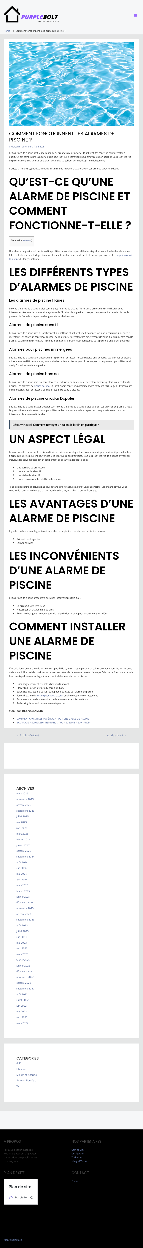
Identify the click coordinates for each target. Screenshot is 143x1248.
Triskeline (77, 1157)
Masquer (27, 240)
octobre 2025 (23, 804)
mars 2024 (22, 885)
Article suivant (116, 735)
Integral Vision (79, 1161)
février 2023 (23, 959)
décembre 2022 (25, 971)
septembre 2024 (25, 856)
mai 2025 (21, 822)
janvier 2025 (23, 845)
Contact (76, 1181)
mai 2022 (21, 1011)
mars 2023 (22, 954)
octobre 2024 (23, 850)
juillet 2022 (22, 999)
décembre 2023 (25, 902)
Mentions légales (13, 1239)
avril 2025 (22, 827)
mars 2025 (22, 833)
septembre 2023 (25, 919)
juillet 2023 (22, 931)
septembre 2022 (25, 988)
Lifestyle (21, 1069)
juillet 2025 (22, 816)
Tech (18, 1086)
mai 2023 (21, 942)
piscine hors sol (42, 385)
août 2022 (22, 994)
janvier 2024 (23, 896)
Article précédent (28, 735)
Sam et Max (78, 1149)
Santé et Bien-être (26, 1080)
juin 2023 (21, 936)
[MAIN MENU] (135, 15)
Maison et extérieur (21, 146)
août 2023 (22, 925)
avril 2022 (22, 1017)
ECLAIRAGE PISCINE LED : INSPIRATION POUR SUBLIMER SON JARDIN (53, 722)
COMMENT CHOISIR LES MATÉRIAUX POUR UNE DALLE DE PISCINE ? (53, 718)
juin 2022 (21, 1005)
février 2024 (23, 891)
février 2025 (23, 839)
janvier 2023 (23, 965)
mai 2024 (21, 873)
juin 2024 (21, 867)
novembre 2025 (25, 799)
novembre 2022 (25, 977)
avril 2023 (22, 948)
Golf (18, 1063)
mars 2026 (22, 793)
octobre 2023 (23, 914)
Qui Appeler (78, 1153)
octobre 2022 (23, 982)
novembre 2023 (25, 908)
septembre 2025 (25, 810)
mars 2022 (22, 1023)
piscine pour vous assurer (49, 695)
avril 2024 (22, 879)
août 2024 (22, 862)
